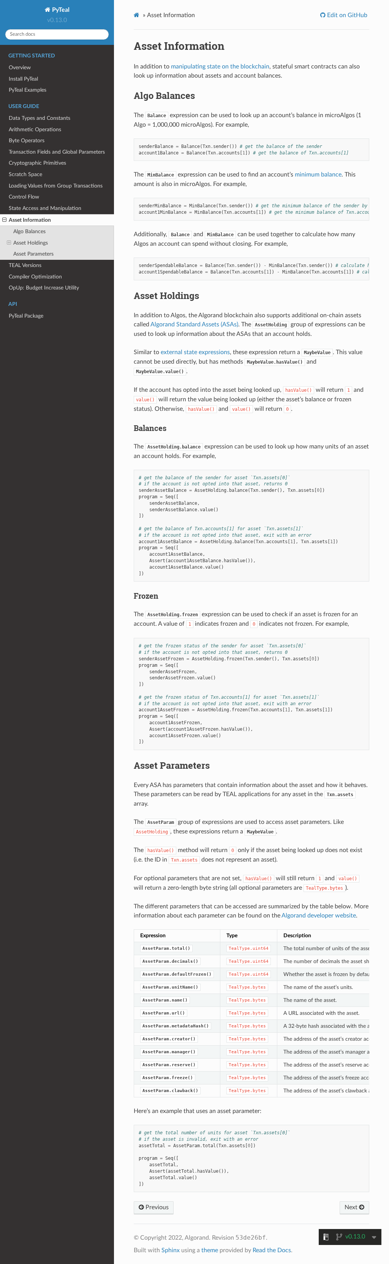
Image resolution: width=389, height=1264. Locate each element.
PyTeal (60, 10)
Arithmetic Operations (35, 129)
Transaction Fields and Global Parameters (57, 152)
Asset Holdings (30, 243)
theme (209, 1250)
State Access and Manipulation (45, 208)
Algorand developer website (318, 916)
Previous (156, 1207)
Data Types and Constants (39, 118)
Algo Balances (29, 231)
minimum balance (318, 175)
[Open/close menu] (4, 220)
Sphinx (170, 1250)
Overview (20, 67)
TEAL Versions (25, 265)
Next (352, 1207)
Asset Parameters (33, 254)
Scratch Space (25, 174)
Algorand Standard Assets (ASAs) (194, 324)
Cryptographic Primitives (37, 163)
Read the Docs (272, 1250)
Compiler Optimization (35, 277)
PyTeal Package (26, 316)
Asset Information (30, 220)
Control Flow (24, 197)
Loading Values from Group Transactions (56, 186)
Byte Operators (26, 140)
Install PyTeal (23, 79)
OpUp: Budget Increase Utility (44, 288)
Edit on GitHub (346, 15)
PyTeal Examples (27, 90)
